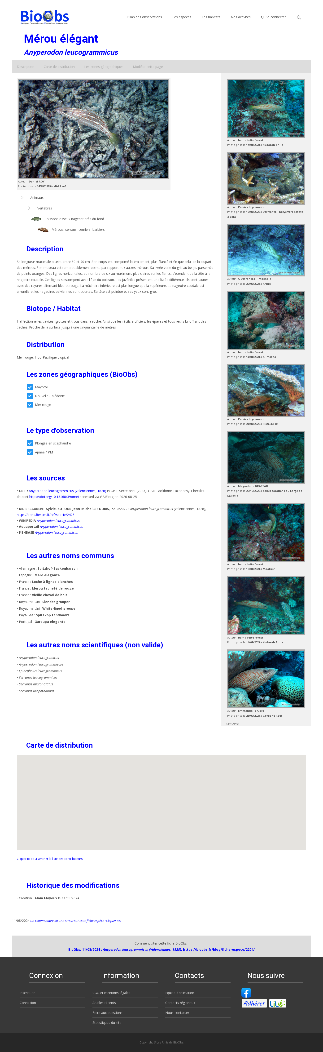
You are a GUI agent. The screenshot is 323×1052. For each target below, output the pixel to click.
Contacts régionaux (180, 1002)
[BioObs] (41, 15)
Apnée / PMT (45, 452)
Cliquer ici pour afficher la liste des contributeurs (50, 859)
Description (25, 66)
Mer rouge (43, 404)
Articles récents (104, 1002)
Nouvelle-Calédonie (50, 396)
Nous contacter (177, 1012)
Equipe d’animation (179, 992)
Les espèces (181, 17)
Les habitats (211, 17)
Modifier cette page (148, 66)
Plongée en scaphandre (53, 443)
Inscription (27, 992)
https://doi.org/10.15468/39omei (54, 496)
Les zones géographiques (103, 66)
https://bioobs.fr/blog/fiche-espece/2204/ (219, 949)
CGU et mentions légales (111, 992)
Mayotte (41, 387)
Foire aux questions (107, 1012)
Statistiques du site (106, 1022)
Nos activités (241, 17)
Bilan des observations (144, 17)
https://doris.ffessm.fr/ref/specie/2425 (45, 514)
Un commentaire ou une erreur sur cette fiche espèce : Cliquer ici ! (75, 921)
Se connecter (276, 17)
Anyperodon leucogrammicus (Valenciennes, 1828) (67, 490)
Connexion (28, 1002)
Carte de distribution (59, 66)
